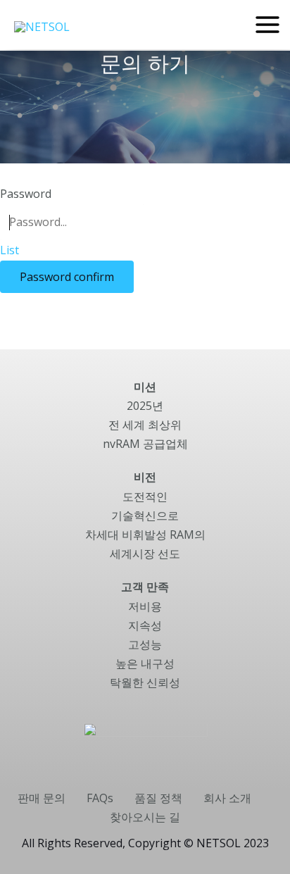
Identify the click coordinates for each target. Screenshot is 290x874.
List (9, 250)
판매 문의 (41, 798)
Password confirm (67, 277)
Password (25, 193)
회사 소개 (227, 798)
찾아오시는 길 (145, 817)
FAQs (100, 798)
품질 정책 (158, 798)
